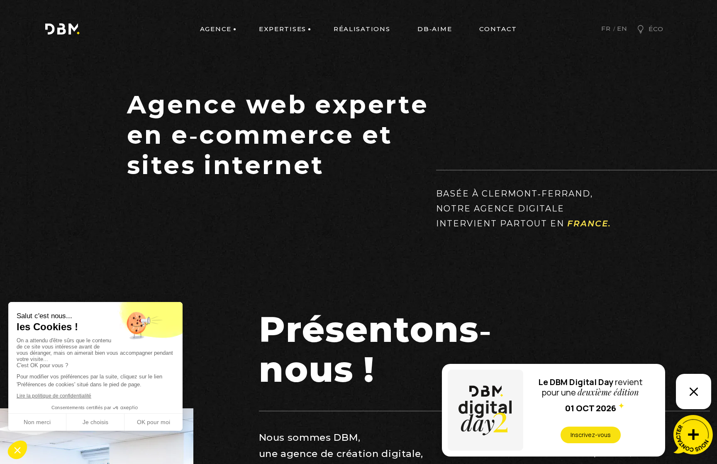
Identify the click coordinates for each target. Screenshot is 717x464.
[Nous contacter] (693, 434)
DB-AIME (434, 29)
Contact (498, 29)
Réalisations (362, 29)
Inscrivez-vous (591, 435)
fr (606, 28)
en (622, 28)
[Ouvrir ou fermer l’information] (693, 391)
